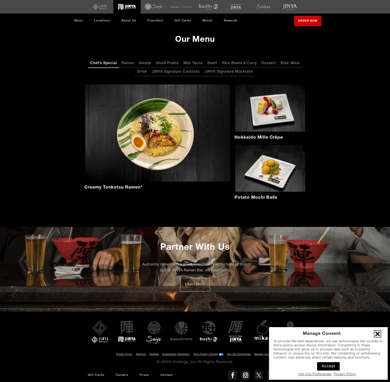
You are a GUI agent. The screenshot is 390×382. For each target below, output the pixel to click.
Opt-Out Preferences (314, 374)
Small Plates (167, 63)
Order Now (309, 22)
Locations (102, 20)
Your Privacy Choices (205, 354)
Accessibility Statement (176, 354)
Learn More (197, 286)
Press (144, 375)
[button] (377, 334)
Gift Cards (182, 20)
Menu (78, 20)
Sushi (212, 63)
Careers (122, 375)
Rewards (231, 20)
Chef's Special (103, 63)
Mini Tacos (193, 63)
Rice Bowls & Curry (239, 63)
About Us (128, 20)
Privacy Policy (345, 374)
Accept (328, 366)
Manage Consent (264, 354)
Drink (142, 72)
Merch (209, 22)
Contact (166, 375)
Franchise (155, 20)
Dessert (269, 63)
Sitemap (154, 354)
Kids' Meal (290, 63)
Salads (145, 63)
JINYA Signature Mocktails (228, 72)
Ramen (127, 63)
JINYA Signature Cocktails (176, 72)
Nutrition (141, 354)
